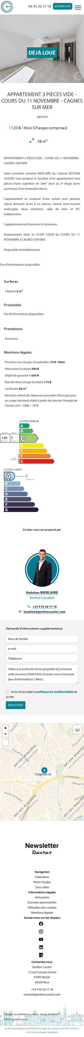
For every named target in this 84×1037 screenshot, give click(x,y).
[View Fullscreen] (5, 742)
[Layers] (77, 729)
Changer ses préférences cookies (21, 1014)
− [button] (5, 733)
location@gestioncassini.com (44, 612)
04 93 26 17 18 (39, 6)
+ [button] (5, 728)
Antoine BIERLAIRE (42, 595)
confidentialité (57, 1028)
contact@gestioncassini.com (42, 994)
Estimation (62, 6)
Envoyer (15, 705)
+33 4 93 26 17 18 (44, 606)
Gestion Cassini (42, 967)
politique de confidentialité (54, 692)
